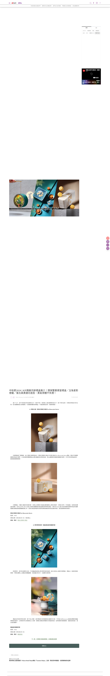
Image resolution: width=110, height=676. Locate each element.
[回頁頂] (107, 248)
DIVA (87, 33)
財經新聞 (89, 30)
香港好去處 (97, 33)
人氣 (96, 27)
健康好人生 (92, 33)
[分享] (14, 397)
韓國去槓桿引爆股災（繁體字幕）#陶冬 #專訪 (91, 83)
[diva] (24, 3)
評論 (93, 30)
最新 (87, 27)
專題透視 (97, 30)
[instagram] (96, 3)
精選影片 (98, 80)
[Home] (14, 3)
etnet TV (84, 30)
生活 (84, 33)
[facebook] (93, 3)
